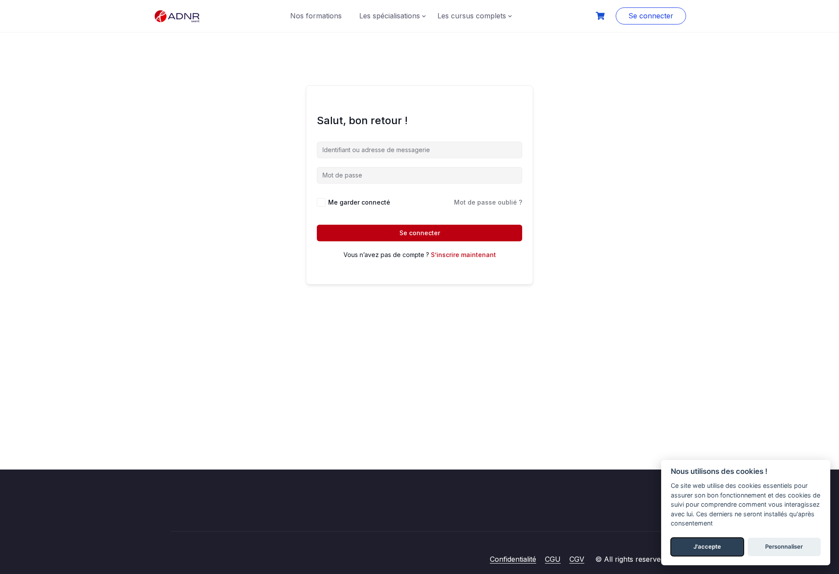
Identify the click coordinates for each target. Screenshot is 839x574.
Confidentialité (513, 559)
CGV (576, 559)
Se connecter (650, 15)
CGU (553, 559)
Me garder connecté (359, 202)
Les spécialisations (389, 15)
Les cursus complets (471, 15)
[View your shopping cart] (601, 16)
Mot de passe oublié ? (488, 202)
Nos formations (316, 15)
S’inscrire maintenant (463, 254)
